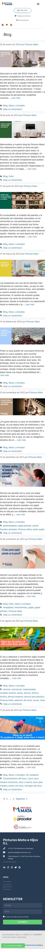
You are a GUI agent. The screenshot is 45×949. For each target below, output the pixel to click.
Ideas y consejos (17, 105)
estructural (17, 689)
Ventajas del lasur (33, 786)
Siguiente (21, 799)
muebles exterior (8, 693)
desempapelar (10, 525)
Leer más (15, 98)
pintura (27, 693)
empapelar (8, 607)
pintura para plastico (34, 696)
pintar (20, 693)
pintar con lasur (16, 786)
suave (36, 700)
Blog (5, 105)
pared (35, 525)
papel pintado (24, 525)
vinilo (42, 700)
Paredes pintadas (8, 529)
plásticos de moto (23, 700)
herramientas (21, 607)
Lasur (30, 778)
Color (11, 176)
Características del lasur (14, 778)
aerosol (6, 689)
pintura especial (15, 696)
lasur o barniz (25, 782)
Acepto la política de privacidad (17, 917)
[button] (38, 4)
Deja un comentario (12, 109)
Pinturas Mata (25, 529)
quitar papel (38, 529)
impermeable (29, 689)
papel (31, 607)
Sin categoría (32, 775)
